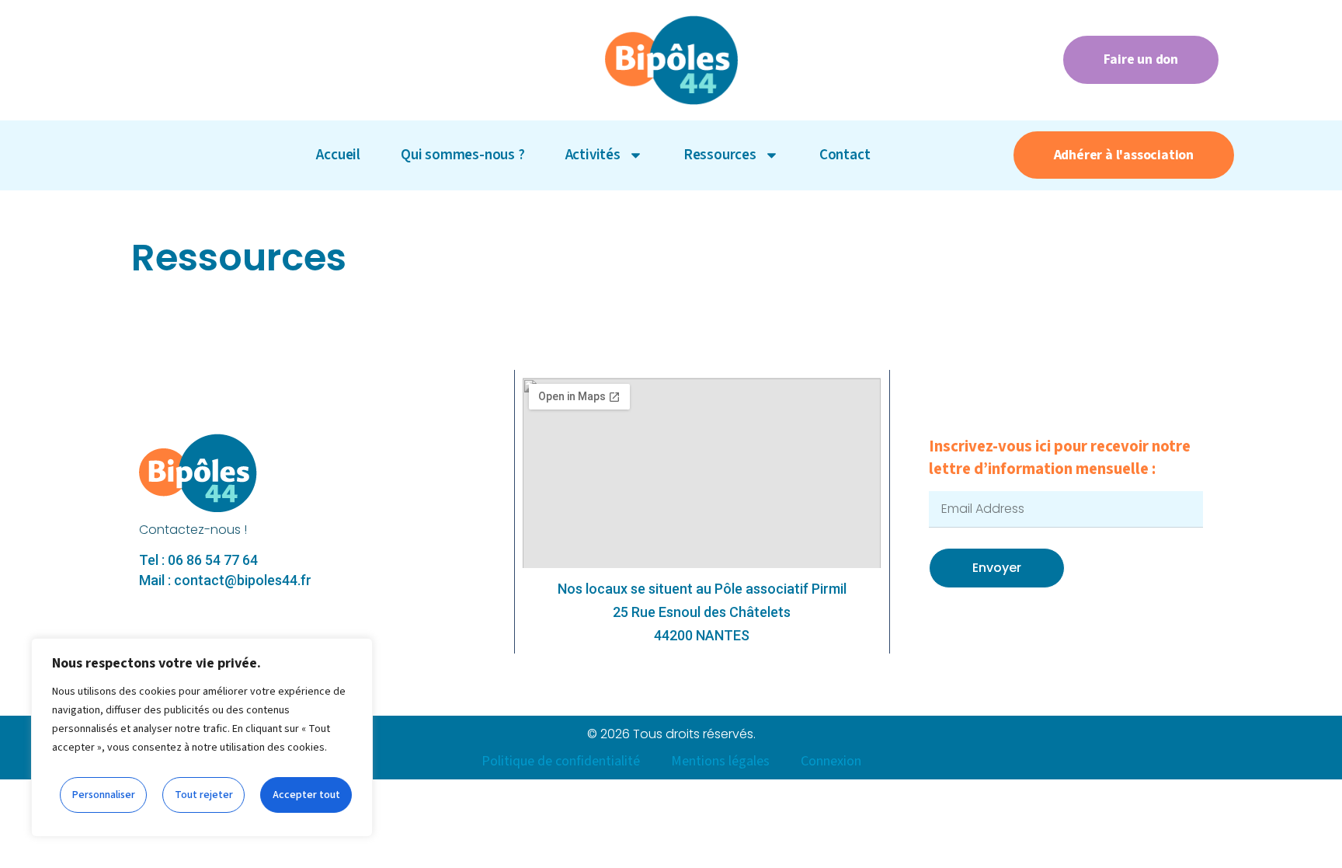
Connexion (831, 761)
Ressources (719, 155)
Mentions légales (720, 761)
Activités (593, 155)
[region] (202, 737)
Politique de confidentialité (561, 761)
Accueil (338, 155)
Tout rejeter (204, 795)
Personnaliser (103, 795)
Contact (845, 155)
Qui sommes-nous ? (463, 155)
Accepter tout (306, 795)
